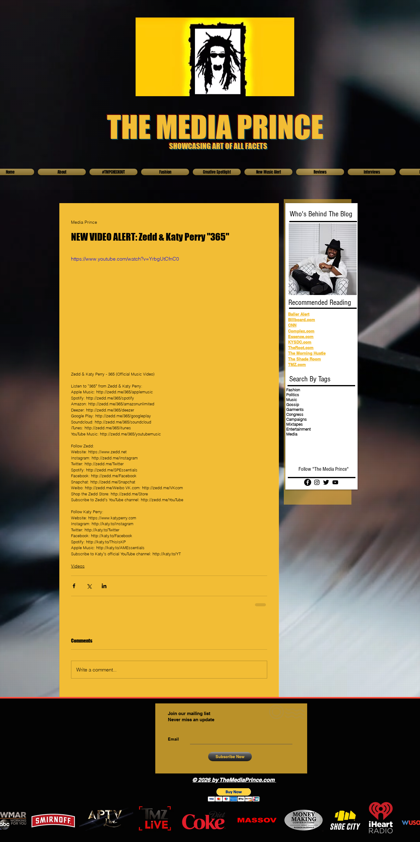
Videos (78, 566)
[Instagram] (316, 482)
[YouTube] (335, 482)
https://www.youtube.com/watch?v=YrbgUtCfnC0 (125, 259)
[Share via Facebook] (74, 586)
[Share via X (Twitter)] (89, 586)
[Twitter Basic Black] (326, 482)
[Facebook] (307, 482)
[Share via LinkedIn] (104, 586)
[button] (234, 795)
